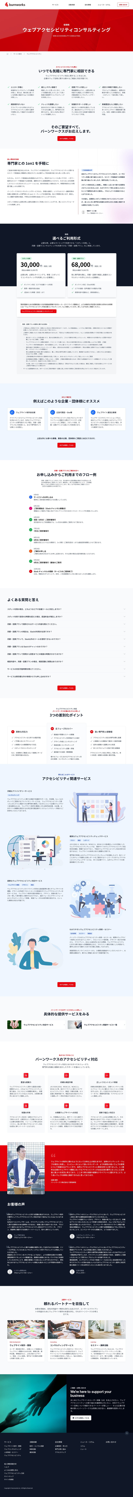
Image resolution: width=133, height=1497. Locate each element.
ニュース (83, 1449)
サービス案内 (18, 54)
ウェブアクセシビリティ (34, 54)
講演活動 (33, 1452)
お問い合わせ (123, 5)
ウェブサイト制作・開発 (12, 1446)
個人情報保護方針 (10, 1464)
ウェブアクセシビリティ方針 (14, 1473)
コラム (82, 1446)
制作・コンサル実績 (37, 1446)
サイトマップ (9, 1476)
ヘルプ (6, 1467)
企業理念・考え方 (61, 1446)
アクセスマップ (60, 1452)
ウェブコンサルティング (12, 1449)
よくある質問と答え (11, 1470)
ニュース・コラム (104, 4)
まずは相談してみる (66, 138)
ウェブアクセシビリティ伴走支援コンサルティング (37, 311)
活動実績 (71, 4)
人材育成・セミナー (11, 1452)
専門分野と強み (60, 1449)
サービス (55, 4)
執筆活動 (33, 1449)
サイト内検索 (9, 1479)
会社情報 (88, 4)
